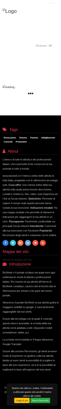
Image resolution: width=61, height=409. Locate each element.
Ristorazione (10, 138)
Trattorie (34, 138)
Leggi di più (22, 400)
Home (12, 45)
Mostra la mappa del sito (17, 259)
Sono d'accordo (40, 400)
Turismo (23, 138)
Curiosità (8, 142)
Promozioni (21, 142)
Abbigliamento (48, 138)
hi (53, 3)
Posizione (26, 45)
